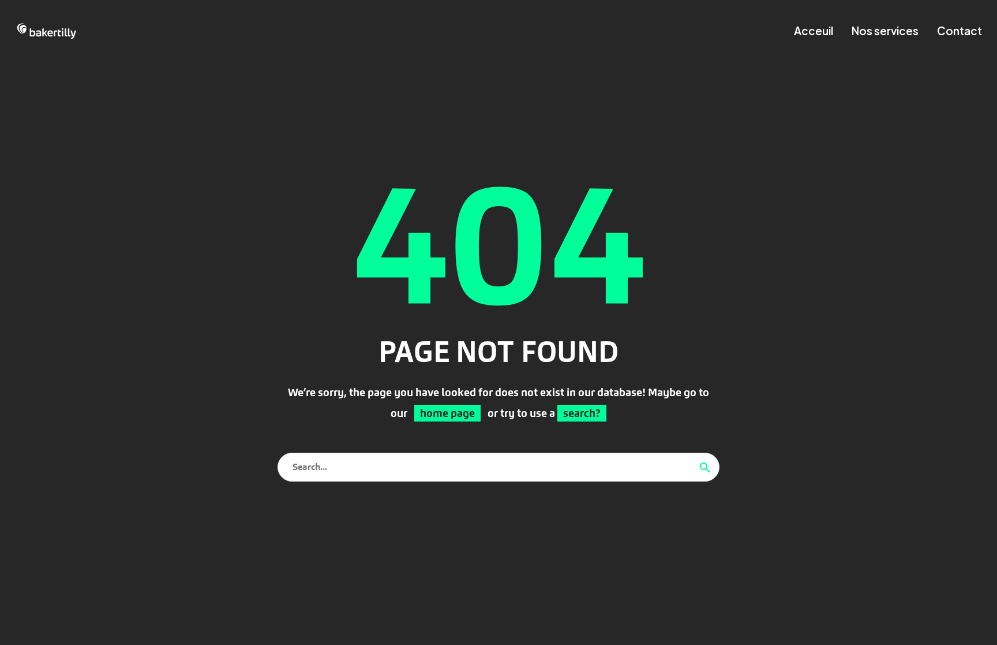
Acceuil (813, 31)
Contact (959, 31)
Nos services (885, 31)
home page (447, 413)
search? (582, 413)
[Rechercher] (705, 467)
